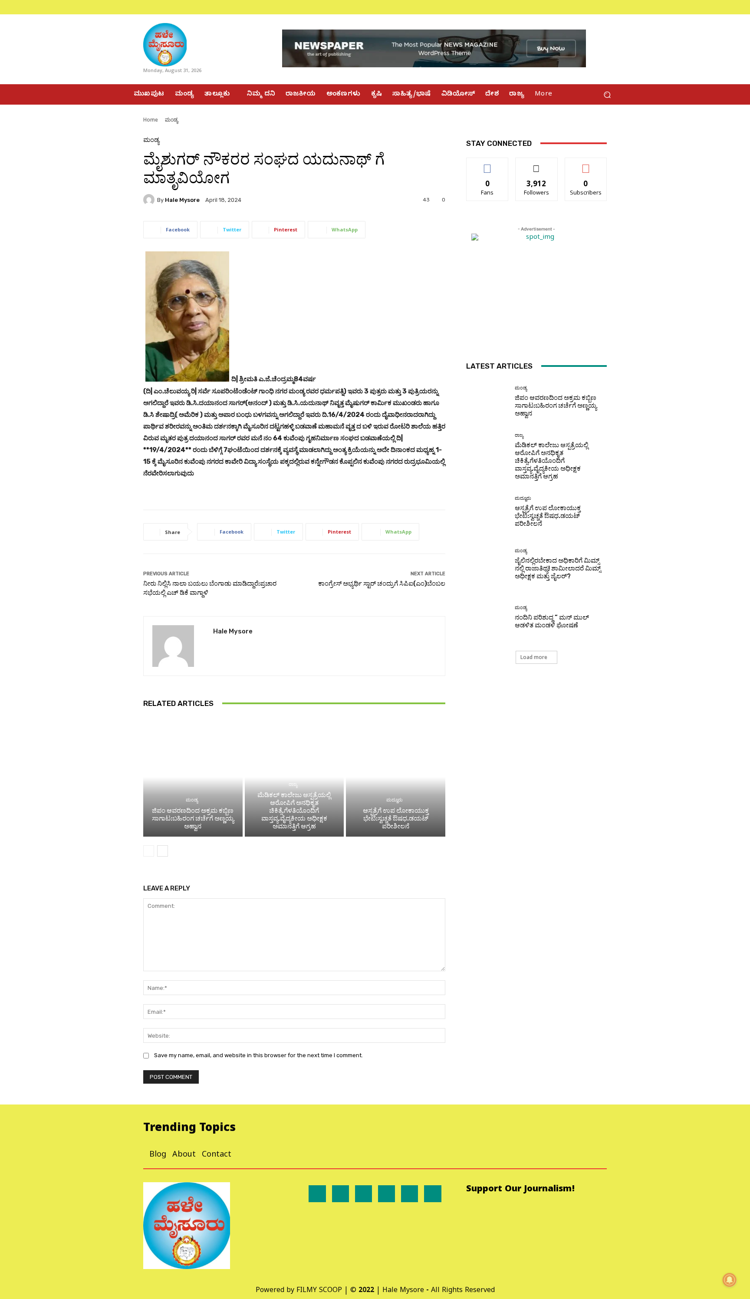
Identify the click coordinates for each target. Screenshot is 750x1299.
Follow (536, 164)
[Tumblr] (409, 1193)
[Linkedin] (363, 1193)
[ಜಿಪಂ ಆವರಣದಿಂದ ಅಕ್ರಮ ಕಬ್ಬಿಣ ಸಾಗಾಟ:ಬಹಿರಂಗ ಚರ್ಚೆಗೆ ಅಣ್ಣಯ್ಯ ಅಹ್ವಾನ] (193, 777)
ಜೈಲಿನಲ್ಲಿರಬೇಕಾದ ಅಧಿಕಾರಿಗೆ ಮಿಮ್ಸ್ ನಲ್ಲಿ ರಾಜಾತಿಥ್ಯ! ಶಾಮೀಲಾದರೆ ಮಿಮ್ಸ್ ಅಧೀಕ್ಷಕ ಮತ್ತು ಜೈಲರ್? (558, 568)
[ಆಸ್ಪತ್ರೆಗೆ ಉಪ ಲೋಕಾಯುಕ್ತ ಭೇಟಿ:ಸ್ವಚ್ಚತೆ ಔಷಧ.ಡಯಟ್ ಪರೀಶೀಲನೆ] (395, 777)
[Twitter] (612, 7)
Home (150, 119)
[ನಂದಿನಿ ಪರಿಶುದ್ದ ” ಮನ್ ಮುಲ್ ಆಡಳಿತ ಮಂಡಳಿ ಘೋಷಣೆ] (487, 617)
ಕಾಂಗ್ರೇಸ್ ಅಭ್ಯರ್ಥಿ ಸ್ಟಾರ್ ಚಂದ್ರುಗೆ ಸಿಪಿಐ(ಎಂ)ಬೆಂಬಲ (381, 583)
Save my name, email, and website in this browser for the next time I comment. (258, 1055)
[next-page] (162, 851)
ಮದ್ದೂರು (394, 800)
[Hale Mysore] (150, 199)
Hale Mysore (182, 200)
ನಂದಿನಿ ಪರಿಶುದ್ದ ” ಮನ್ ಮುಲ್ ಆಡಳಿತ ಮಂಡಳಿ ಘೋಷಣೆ (552, 621)
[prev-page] (148, 851)
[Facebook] (591, 7)
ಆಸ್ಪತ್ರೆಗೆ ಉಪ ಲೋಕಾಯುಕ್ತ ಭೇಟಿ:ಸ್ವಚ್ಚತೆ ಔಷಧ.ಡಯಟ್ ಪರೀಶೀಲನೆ (396, 818)
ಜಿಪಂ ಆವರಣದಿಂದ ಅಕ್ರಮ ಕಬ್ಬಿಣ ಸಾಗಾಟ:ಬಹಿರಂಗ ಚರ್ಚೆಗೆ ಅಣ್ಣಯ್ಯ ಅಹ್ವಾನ (193, 818)
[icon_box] (134, 7)
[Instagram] (601, 7)
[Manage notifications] (730, 1280)
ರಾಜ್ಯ (293, 784)
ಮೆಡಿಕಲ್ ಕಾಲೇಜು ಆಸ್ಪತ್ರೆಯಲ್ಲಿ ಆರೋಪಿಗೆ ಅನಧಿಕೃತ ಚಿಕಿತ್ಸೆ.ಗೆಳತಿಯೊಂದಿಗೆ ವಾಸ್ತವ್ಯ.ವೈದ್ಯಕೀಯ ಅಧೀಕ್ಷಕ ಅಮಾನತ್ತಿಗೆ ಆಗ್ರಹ (294, 810)
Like (488, 164)
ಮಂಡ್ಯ (171, 119)
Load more (533, 657)
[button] (607, 94)
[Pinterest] (386, 1193)
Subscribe (585, 164)
